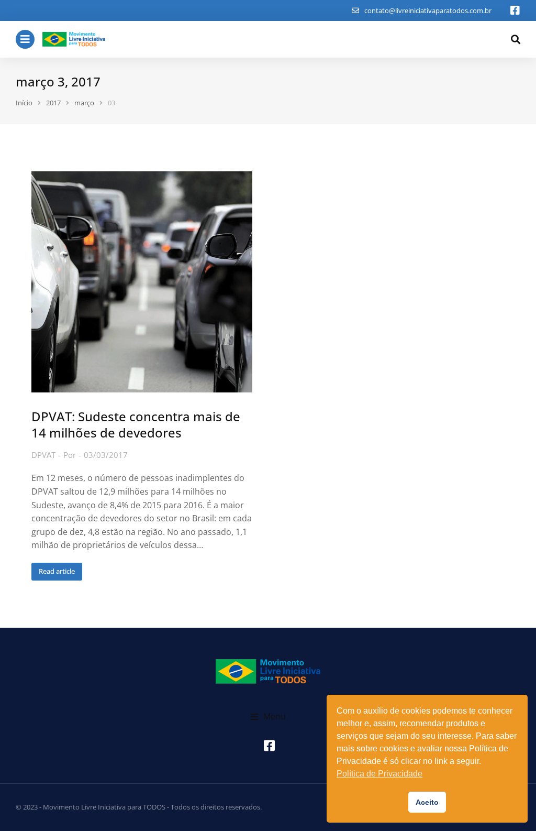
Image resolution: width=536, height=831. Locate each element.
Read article (57, 571)
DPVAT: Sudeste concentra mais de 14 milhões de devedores (135, 424)
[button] (268, 717)
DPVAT (43, 455)
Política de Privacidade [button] (379, 773)
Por (69, 455)
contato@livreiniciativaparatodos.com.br (428, 10)
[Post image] (141, 281)
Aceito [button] (427, 802)
